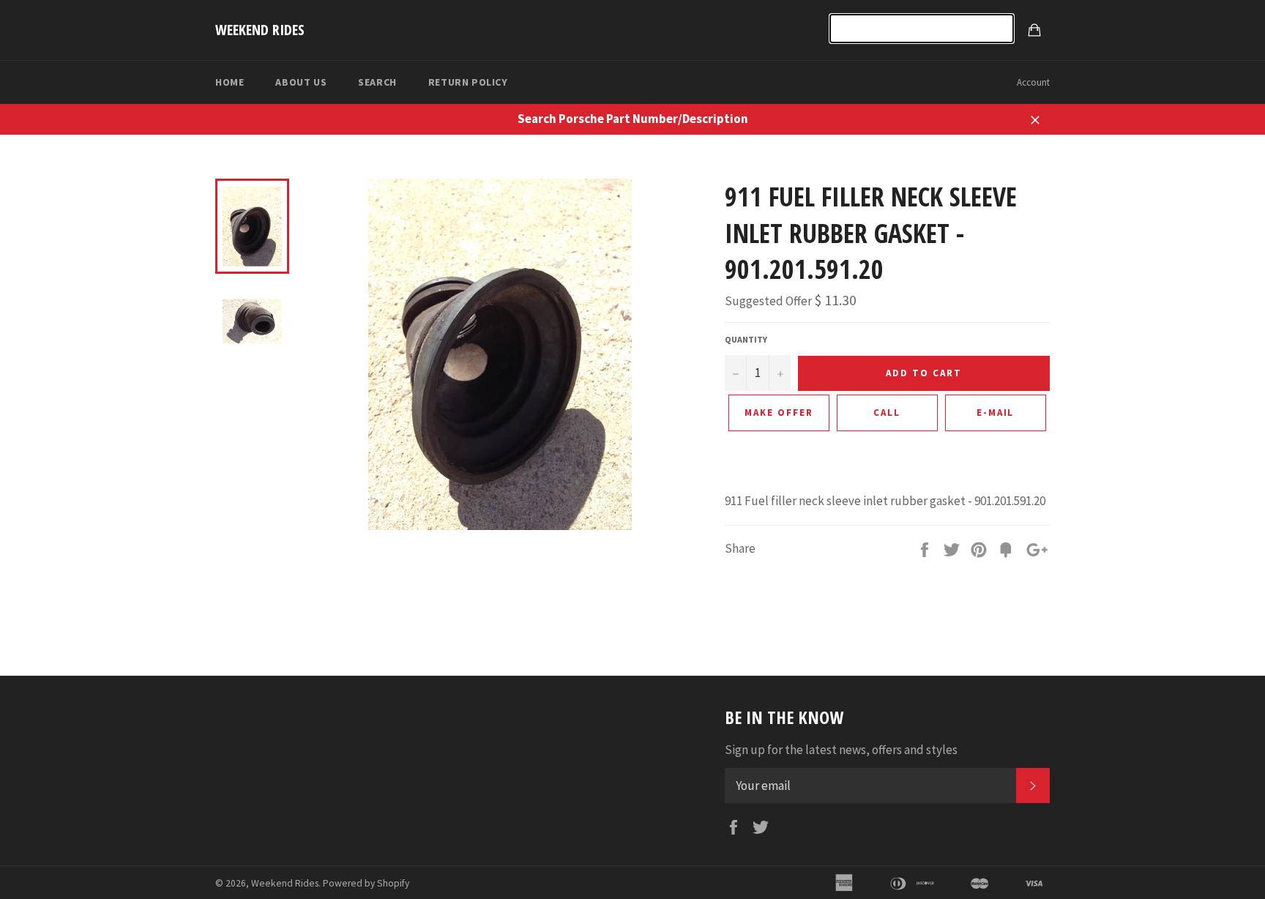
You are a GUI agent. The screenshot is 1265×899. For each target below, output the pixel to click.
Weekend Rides (260, 30)
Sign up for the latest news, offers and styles (841, 750)
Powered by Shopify (366, 883)
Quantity (746, 339)
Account (1033, 82)
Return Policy (468, 82)
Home (229, 82)
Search (377, 82)
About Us (300, 82)
